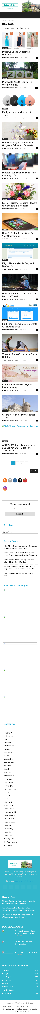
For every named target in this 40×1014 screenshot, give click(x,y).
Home (4, 21)
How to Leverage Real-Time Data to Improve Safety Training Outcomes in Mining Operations (20, 554)
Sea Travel (7, 799)
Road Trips (7, 795)
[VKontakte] (29, 887)
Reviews (5, 48)
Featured (7, 749)
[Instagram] (11, 887)
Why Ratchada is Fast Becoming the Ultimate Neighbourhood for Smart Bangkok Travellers (19, 568)
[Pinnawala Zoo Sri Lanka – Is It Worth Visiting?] (20, 70)
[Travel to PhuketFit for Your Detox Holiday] (20, 343)
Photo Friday (8, 782)
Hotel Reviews (9, 762)
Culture (6, 739)
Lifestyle (7, 769)
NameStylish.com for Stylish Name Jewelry (17, 386)
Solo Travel (8, 802)
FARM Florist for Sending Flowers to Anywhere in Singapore (19, 204)
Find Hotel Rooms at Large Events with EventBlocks (19, 325)
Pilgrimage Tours (10, 789)
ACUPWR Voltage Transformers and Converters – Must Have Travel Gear (18, 448)
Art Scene (6, 28)
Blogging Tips (15, 28)
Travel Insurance (9, 822)
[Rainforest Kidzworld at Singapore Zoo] (7, 944)
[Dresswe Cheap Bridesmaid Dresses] (20, 40)
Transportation (9, 809)
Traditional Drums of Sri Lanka (26, 952)
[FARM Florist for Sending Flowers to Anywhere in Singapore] (20, 191)
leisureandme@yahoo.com (24, 881)
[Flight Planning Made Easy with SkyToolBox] (20, 252)
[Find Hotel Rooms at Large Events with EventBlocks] (20, 312)
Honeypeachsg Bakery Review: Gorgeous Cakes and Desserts (17, 144)
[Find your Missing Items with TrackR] (20, 100)
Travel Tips (7, 832)
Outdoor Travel (9, 776)
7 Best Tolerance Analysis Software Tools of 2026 (19, 575)
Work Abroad (8, 845)
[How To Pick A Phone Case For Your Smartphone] (20, 221)
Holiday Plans (8, 759)
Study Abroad (8, 805)
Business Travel (26, 28)
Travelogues (8, 835)
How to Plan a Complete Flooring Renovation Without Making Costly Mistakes (19, 561)
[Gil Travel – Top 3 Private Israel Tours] (20, 403)
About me (10, 1003)
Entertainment (9, 746)
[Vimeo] (23, 887)
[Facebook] (5, 887)
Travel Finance (9, 819)
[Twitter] (17, 887)
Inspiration (7, 766)
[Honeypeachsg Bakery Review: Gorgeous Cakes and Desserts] (20, 131)
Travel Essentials (10, 815)
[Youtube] (35, 887)
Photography (8, 786)
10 (36, 87)
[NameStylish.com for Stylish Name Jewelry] (20, 373)
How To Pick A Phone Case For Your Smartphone (18, 234)
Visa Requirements (10, 842)
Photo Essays (8, 779)
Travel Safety (8, 829)
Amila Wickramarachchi (10, 57)
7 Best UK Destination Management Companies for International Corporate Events (20, 547)
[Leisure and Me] (20, 6)
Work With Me (19, 1003)
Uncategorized (9, 839)
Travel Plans (8, 825)
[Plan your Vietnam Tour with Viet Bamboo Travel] (20, 282)
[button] (37, 15)
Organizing (7, 772)
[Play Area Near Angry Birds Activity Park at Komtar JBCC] (7, 934)
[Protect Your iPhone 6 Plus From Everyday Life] (20, 161)
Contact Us (29, 1003)
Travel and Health (10, 812)
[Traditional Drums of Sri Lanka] (7, 955)
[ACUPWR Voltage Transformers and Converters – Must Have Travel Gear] (20, 433)
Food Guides (8, 752)
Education (7, 742)
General (6, 756)
